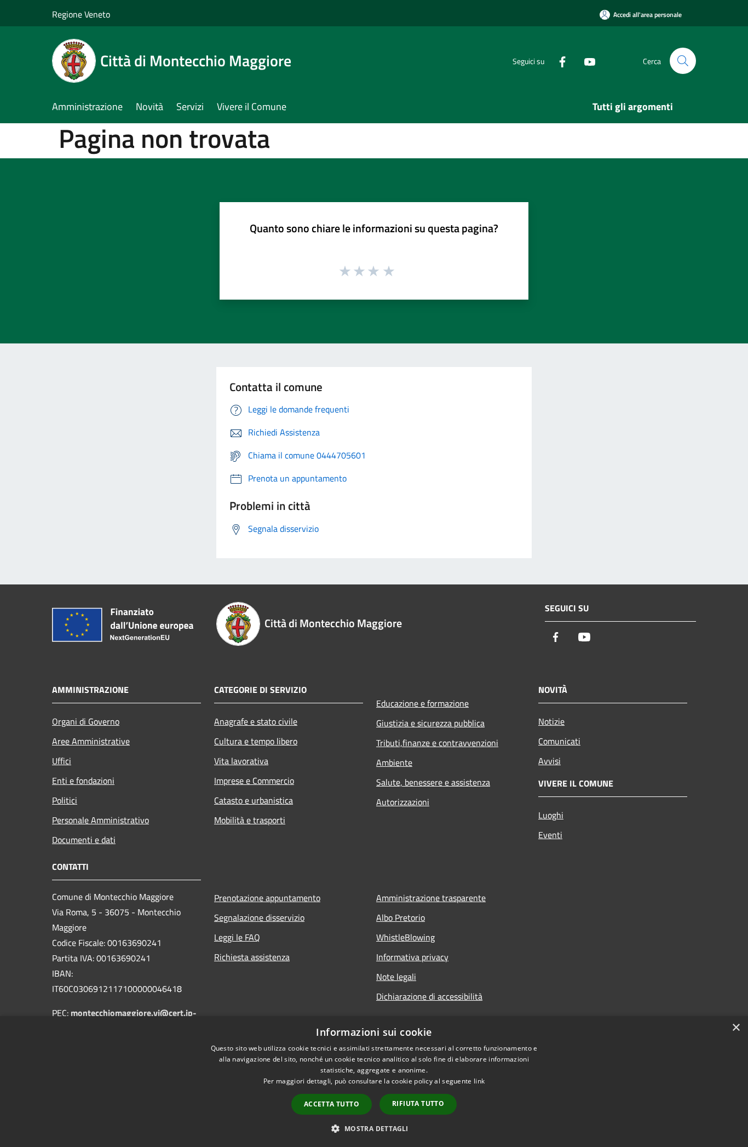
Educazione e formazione (422, 703)
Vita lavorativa (241, 760)
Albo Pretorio (400, 917)
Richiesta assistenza (252, 957)
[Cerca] (683, 61)
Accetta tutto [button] (331, 1104)
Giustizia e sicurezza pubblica (430, 723)
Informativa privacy (412, 957)
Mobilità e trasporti (249, 820)
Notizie (551, 721)
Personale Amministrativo (100, 820)
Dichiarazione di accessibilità (429, 996)
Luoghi (550, 815)
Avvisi (549, 760)
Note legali (396, 976)
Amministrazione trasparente (431, 897)
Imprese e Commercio (254, 780)
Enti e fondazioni (83, 780)
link (479, 1081)
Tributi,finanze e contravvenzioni (437, 742)
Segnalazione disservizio (259, 917)
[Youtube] (585, 60)
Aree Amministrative (91, 741)
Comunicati (559, 741)
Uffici (61, 760)
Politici (64, 800)
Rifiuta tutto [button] (418, 1103)
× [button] (736, 1028)
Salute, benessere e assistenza (433, 782)
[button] (374, 1128)
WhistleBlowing (405, 937)
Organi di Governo (85, 721)
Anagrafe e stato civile (255, 721)
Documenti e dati (84, 839)
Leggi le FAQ (237, 937)
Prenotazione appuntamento (267, 897)
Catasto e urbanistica (253, 800)
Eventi (550, 834)
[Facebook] (558, 60)
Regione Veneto (81, 14)
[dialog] (374, 1081)
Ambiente (394, 762)
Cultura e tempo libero (255, 741)
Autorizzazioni (402, 801)
